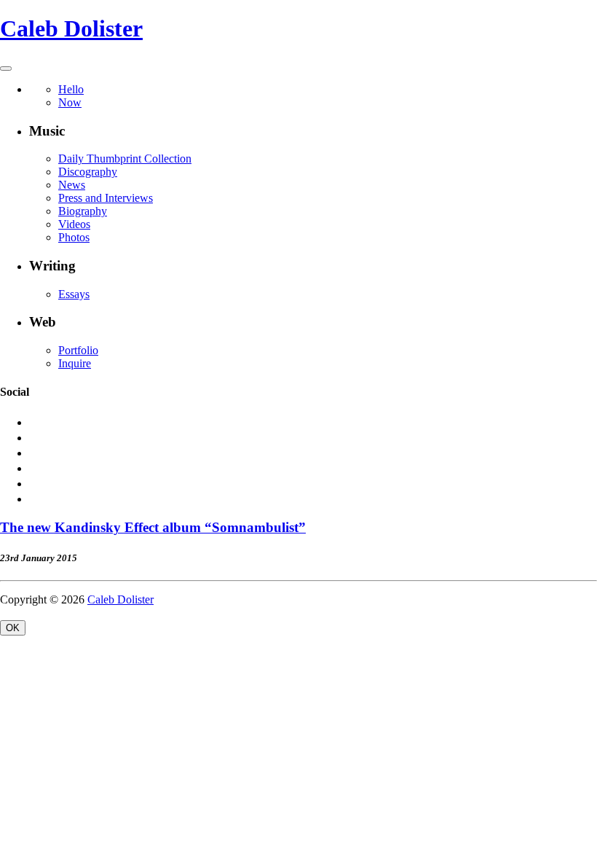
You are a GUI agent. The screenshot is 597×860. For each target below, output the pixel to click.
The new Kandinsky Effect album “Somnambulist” (153, 527)
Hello (71, 89)
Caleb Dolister (71, 28)
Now (70, 102)
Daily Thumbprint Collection (124, 158)
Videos (74, 224)
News (71, 185)
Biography (82, 211)
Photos (74, 237)
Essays (74, 294)
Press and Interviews (105, 198)
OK (13, 627)
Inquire (74, 363)
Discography (87, 171)
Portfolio (78, 350)
